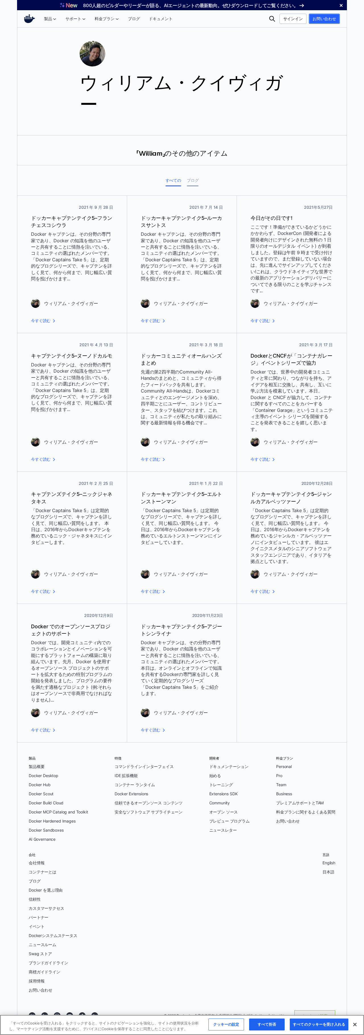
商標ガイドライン (44, 971)
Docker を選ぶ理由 (46, 890)
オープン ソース (223, 811)
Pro (279, 775)
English (328, 862)
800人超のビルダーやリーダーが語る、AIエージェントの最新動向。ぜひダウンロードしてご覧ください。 (190, 5)
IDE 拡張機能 (126, 775)
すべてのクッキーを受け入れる (319, 1024)
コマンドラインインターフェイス (144, 766)
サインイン (293, 18)
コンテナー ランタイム (135, 784)
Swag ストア (40, 953)
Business (284, 793)
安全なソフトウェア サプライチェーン (149, 811)
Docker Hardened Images (52, 821)
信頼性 (35, 899)
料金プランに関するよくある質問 (305, 811)
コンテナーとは (42, 871)
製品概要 (36, 766)
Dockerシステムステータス (53, 935)
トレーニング (221, 784)
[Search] (272, 18)
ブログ (35, 881)
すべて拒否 (267, 1024)
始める (215, 775)
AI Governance (42, 839)
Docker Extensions (131, 793)
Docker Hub (40, 784)
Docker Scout (41, 793)
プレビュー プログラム (229, 821)
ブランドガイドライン (48, 962)
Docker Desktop (43, 775)
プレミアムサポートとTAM (300, 802)
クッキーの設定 (226, 1024)
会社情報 (36, 862)
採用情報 (36, 980)
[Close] (355, 1024)
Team (281, 784)
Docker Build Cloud (46, 802)
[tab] (173, 180)
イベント (36, 926)
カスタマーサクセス (46, 908)
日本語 (328, 871)
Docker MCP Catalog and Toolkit (58, 811)
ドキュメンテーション (229, 766)
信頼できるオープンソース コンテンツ (149, 802)
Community (219, 802)
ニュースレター (223, 830)
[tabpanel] (182, 469)
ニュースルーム (42, 944)
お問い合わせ (324, 18)
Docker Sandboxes (46, 830)
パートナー (38, 917)
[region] (182, 1025)
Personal (284, 766)
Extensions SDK (223, 793)
